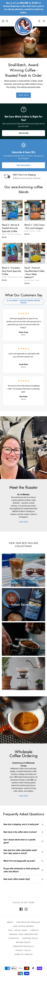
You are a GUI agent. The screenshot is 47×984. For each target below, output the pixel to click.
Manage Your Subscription (23, 934)
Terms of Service (23, 954)
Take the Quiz (23, 133)
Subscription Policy (23, 946)
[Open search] (7, 21)
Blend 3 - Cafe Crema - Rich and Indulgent (34, 226)
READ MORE (23, 522)
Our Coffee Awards (23, 926)
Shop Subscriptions (23, 165)
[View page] (23, 447)
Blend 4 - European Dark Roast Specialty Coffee (11, 271)
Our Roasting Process (28, 922)
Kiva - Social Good (17, 930)
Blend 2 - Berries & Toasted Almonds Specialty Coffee (10, 228)
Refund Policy (23, 942)
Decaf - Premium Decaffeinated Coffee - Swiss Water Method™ (34, 272)
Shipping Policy (30, 938)
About (10, 922)
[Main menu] (3, 21)
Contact (34, 930)
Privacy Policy (23, 950)
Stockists (13, 938)
